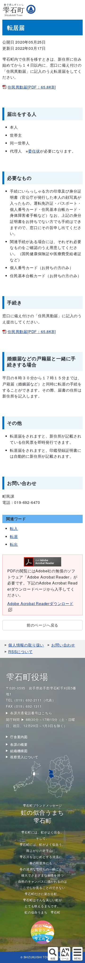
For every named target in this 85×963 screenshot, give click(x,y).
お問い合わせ (63, 645)
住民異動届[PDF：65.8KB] (32, 87)
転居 (14, 536)
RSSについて (20, 651)
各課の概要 (19, 744)
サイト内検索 (53, 954)
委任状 (34, 151)
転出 (14, 544)
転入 (14, 528)
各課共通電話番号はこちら (31, 712)
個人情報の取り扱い (26, 645)
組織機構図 (19, 750)
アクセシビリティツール (65, 954)
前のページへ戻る (42, 625)
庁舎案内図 (19, 736)
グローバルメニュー (77, 954)
